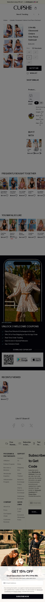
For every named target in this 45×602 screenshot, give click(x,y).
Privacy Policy (17, 591)
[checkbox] (2, 588)
